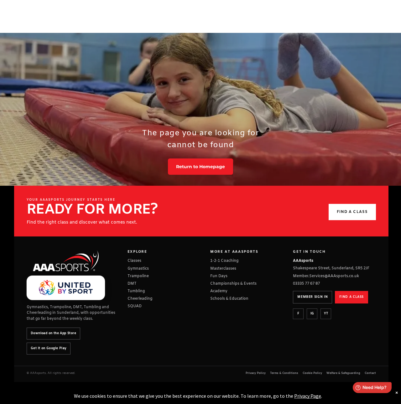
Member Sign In (312, 297)
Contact (370, 373)
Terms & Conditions (284, 373)
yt (326, 314)
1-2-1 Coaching (224, 260)
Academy (218, 291)
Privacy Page (307, 396)
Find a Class (352, 212)
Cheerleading (140, 298)
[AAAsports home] (66, 260)
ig (312, 314)
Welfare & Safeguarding (343, 373)
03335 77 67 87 (306, 283)
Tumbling (136, 291)
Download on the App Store (53, 333)
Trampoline (138, 276)
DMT (132, 283)
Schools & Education (229, 298)
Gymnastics (138, 268)
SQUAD (135, 306)
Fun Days (218, 276)
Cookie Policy (312, 373)
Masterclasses (223, 268)
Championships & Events (233, 283)
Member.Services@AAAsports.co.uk (326, 276)
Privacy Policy (256, 373)
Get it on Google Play (48, 348)
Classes (134, 260)
